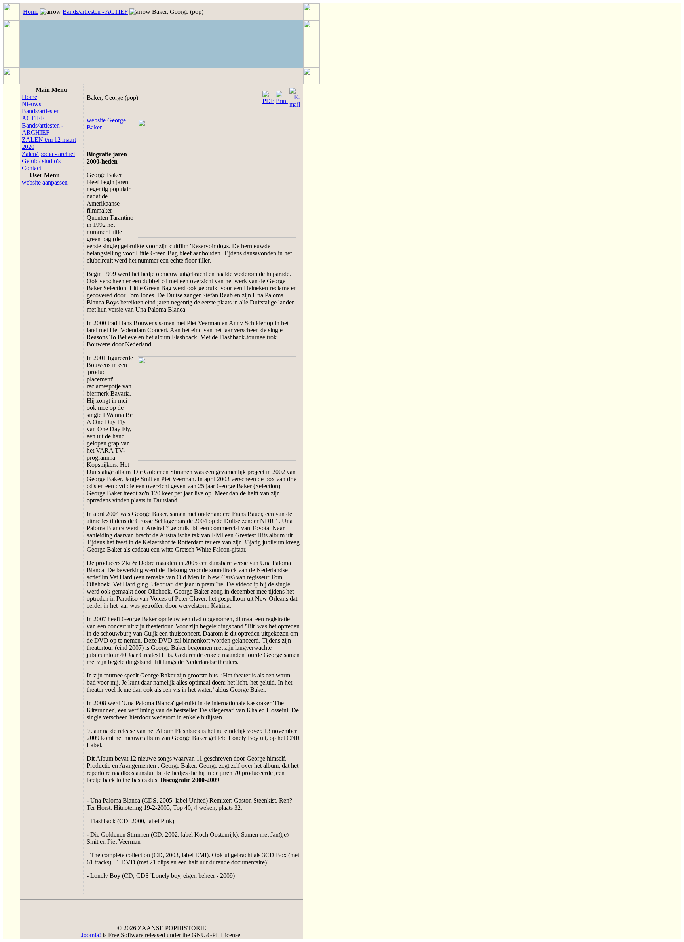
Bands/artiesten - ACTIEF (95, 11)
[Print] (282, 95)
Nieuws (31, 104)
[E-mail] (294, 95)
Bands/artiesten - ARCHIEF (42, 129)
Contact (31, 168)
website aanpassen (45, 182)
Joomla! (91, 935)
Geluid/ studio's (41, 161)
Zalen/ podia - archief (48, 153)
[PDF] (268, 95)
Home (30, 11)
